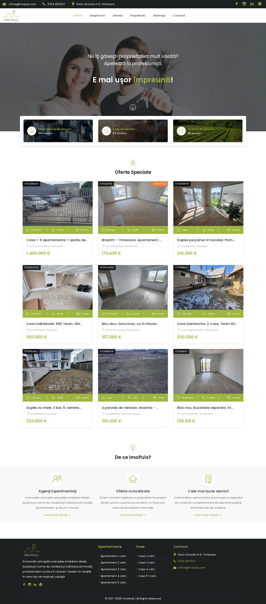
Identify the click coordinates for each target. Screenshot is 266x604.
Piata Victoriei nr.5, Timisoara (95, 4)
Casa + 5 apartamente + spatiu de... (57, 240)
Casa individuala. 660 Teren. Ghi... (54, 323)
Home (78, 15)
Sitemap (159, 15)
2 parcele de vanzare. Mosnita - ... (130, 407)
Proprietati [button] (137, 15)
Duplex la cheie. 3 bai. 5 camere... (54, 407)
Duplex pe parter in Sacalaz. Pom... (206, 240)
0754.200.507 (56, 4)
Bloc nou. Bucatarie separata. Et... (205, 407)
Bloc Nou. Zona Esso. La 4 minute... (130, 323)
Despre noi (97, 15)
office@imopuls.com (22, 4)
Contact (179, 15)
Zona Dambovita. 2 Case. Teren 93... (207, 323)
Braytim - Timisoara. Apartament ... (132, 240)
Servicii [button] (117, 15)
